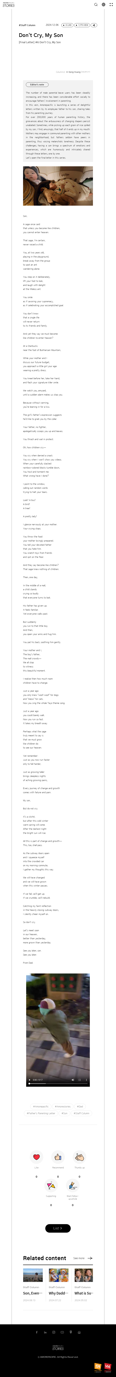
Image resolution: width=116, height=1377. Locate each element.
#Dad (80, 1106)
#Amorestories (63, 1106)
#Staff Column (81, 1113)
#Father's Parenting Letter (41, 1113)
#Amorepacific (41, 1106)
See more (78, 1258)
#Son (64, 1113)
